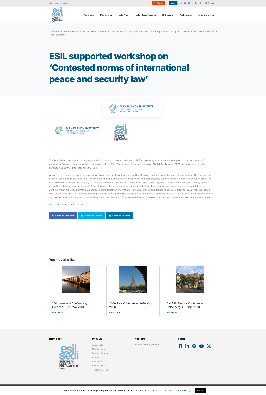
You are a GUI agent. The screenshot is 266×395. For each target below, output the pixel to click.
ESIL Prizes (124, 15)
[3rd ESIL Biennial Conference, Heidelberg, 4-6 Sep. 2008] (190, 279)
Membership (106, 15)
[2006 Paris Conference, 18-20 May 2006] (133, 279)
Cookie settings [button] (184, 390)
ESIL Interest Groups (146, 15)
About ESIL (89, 15)
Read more (57, 312)
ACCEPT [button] (200, 390)
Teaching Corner (206, 15)
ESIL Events (167, 15)
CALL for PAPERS (59, 204)
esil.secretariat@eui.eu (58, 3)
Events (95, 357)
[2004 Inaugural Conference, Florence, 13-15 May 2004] (75, 279)
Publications (186, 15)
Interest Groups (100, 353)
